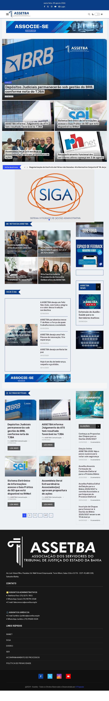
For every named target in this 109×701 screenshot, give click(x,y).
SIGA (8, 640)
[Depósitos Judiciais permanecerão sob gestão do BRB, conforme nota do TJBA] (54, 69)
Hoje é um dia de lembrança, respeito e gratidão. (53, 363)
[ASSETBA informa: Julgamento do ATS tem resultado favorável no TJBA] (28, 116)
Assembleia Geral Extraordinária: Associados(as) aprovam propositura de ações (27, 154)
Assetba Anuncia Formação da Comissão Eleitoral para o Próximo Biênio (89, 470)
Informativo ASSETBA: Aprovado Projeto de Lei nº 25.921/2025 (54, 250)
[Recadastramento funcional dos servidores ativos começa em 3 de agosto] (81, 146)
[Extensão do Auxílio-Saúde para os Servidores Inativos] (90, 301)
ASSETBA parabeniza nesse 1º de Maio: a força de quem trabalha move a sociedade (53, 322)
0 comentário (95, 442)
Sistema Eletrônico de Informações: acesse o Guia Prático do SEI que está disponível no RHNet (78, 123)
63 (46, 515)
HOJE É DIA (11, 292)
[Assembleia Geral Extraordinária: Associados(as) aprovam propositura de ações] (28, 146)
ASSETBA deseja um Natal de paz (53, 350)
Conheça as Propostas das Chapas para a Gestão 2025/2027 (89, 436)
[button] (25, 167)
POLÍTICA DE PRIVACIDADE (18, 663)
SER (8, 651)
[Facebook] (44, 6)
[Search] (89, 14)
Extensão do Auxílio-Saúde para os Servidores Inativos (89, 315)
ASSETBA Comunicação (18, 251)
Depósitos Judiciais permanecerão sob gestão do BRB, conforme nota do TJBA (19, 431)
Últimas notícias (17, 393)
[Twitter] (48, 6)
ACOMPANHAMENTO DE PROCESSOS (23, 657)
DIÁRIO (9, 646)
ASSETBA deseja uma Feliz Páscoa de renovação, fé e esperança (52, 337)
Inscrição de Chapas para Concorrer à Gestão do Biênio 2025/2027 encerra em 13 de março (89, 512)
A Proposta (14, 342)
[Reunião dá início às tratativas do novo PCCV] (21, 270)
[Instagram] (51, 6)
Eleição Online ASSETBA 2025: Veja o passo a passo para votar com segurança (89, 453)
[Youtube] (55, 6)
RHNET (9, 634)
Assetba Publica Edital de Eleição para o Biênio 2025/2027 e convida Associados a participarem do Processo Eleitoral (89, 490)
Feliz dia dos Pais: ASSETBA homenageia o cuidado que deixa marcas (20, 333)
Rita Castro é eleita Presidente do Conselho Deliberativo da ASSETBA (53, 277)
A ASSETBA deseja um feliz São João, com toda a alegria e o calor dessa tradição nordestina (53, 306)
